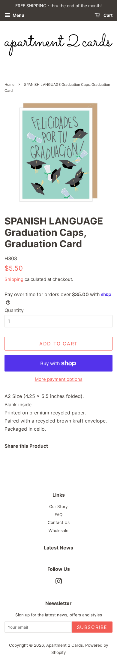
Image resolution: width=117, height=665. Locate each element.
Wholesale (58, 530)
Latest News (58, 548)
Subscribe (92, 627)
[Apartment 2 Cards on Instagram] (58, 582)
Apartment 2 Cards (64, 645)
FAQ (58, 514)
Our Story (58, 506)
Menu (18, 15)
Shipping (13, 279)
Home (9, 84)
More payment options (58, 379)
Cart (107, 15)
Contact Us (59, 522)
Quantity (14, 310)
